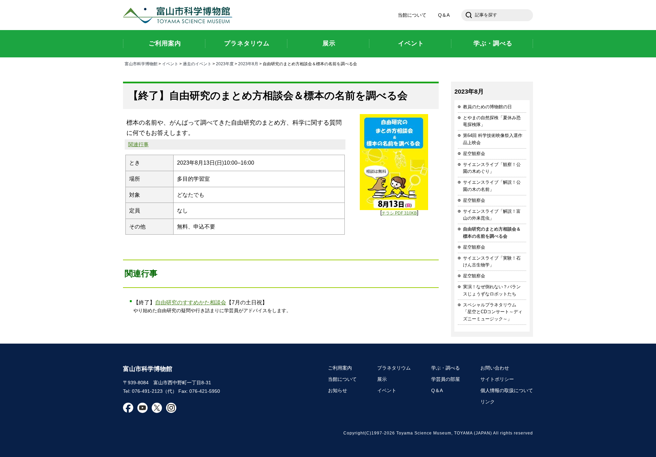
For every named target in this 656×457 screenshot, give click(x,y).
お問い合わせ (494, 368)
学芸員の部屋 (445, 379)
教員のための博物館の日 (487, 106)
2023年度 (225, 63)
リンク (487, 401)
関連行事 (138, 144)
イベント (170, 63)
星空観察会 (474, 153)
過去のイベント (197, 63)
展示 (382, 379)
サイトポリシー (497, 379)
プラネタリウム (394, 368)
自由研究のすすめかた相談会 (190, 302)
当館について (412, 15)
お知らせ (337, 390)
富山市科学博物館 (179, 15)
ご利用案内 (340, 368)
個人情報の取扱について (506, 390)
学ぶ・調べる (445, 368)
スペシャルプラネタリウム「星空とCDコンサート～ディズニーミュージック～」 (492, 312)
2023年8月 (248, 63)
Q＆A (444, 15)
